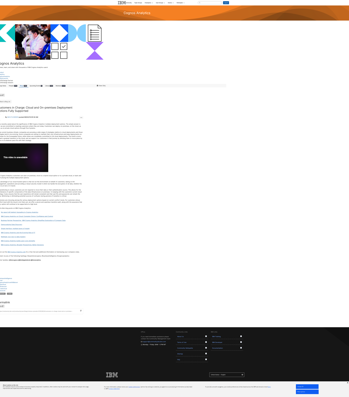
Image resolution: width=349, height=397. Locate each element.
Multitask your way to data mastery (13, 237)
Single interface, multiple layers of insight (15, 228)
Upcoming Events (36, 86)
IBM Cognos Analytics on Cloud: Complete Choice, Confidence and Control (27, 216)
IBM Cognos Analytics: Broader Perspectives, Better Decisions (22, 245)
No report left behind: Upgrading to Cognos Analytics (19, 212)
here (269, 387)
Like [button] (81, 117)
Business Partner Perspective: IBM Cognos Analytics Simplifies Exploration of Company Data (33, 220)
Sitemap (180, 354)
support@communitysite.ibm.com (154, 342)
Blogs (23, 86)
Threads (13, 86)
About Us (180, 336)
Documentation (217, 348)
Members (60, 86)
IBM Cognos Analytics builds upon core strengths (18, 241)
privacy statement (114, 389)
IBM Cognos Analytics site (17, 252)
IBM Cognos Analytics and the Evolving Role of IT (18, 233)
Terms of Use (181, 342)
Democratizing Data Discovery (11, 224)
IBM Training (216, 336)
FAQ (178, 360)
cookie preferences (134, 387)
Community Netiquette (185, 348)
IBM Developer (217, 342)
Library (48, 86)
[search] (200, 2)
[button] (149, 2)
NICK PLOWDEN (13, 117)
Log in (226, 2)
